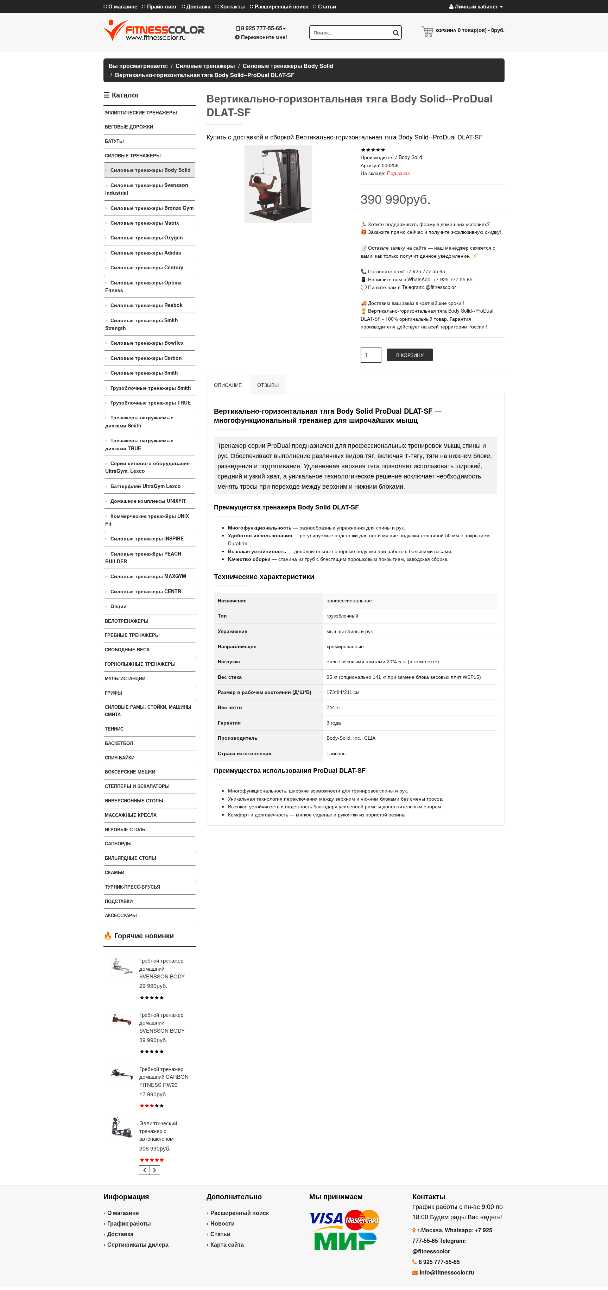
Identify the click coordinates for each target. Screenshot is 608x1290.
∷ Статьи (324, 6)
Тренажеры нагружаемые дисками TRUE (139, 444)
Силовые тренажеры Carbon (146, 357)
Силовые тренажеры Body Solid (150, 169)
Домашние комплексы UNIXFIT (148, 500)
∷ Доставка (196, 6)
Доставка (120, 1234)
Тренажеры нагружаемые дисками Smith (139, 421)
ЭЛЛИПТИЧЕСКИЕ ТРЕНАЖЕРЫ (140, 112)
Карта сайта (227, 1244)
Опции (118, 605)
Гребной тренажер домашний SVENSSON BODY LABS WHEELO (162, 972)
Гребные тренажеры (132, 635)
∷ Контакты (230, 6)
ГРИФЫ (113, 692)
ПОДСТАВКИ (119, 901)
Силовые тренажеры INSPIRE (147, 538)
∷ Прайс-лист (159, 6)
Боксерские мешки (130, 771)
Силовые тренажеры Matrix (144, 222)
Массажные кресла (131, 815)
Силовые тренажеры (133, 155)
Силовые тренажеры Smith (144, 372)
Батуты (114, 141)
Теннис (114, 728)
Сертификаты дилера (138, 1244)
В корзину (410, 354)
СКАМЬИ (114, 872)
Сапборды (118, 843)
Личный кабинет (476, 6)
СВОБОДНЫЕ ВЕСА (127, 649)
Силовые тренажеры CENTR (145, 591)
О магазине (123, 1213)
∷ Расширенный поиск (279, 6)
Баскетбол (119, 743)
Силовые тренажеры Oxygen (146, 237)
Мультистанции (125, 678)
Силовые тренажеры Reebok (146, 304)
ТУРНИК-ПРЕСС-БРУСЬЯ (132, 886)
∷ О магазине (120, 6)
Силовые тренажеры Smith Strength (141, 324)
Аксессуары (121, 915)
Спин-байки (119, 757)
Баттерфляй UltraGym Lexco (145, 485)
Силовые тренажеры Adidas (145, 252)
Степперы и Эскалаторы (137, 786)
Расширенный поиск (239, 1213)
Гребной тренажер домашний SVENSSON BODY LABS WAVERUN (162, 1026)
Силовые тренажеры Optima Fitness (143, 286)
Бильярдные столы (130, 857)
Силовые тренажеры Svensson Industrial (146, 188)
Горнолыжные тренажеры (140, 663)
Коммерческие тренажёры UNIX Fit (147, 519)
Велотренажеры (126, 621)
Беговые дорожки (129, 126)
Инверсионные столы (134, 800)
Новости (222, 1223)
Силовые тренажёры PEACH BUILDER (143, 557)
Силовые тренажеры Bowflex (147, 342)
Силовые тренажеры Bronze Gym (152, 207)
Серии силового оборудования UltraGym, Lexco (147, 466)
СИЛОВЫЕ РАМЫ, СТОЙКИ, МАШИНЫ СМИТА (148, 710)
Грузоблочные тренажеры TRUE (150, 402)
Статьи (220, 1234)
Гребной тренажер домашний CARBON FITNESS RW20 (164, 1076)
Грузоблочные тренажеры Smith (150, 387)
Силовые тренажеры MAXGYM (148, 576)
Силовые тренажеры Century (146, 267)
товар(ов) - (481, 30)
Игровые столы (126, 829)
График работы (129, 1223)
